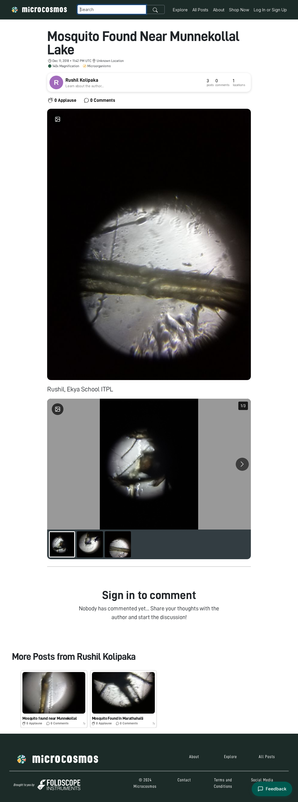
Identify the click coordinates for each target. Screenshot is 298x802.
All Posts (200, 9)
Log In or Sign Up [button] (270, 9)
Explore (180, 9)
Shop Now (239, 9)
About (218, 9)
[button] (54, 699)
